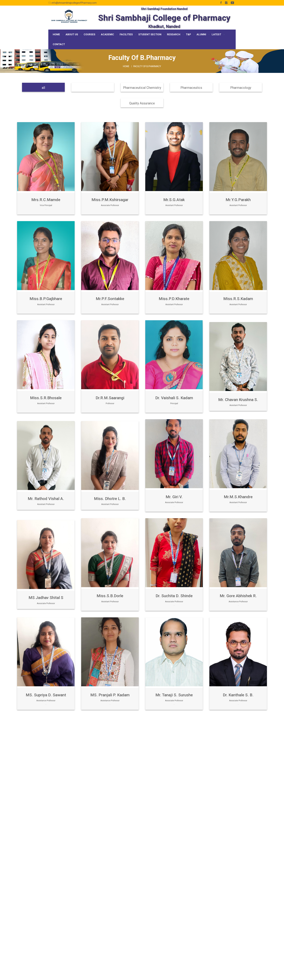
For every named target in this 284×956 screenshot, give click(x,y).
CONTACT (59, 44)
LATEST (216, 34)
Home (126, 66)
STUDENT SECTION (149, 34)
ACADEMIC (107, 34)
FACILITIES (126, 34)
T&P (188, 34)
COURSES (89, 34)
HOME (56, 34)
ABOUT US (72, 34)
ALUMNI (201, 34)
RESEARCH (173, 34)
